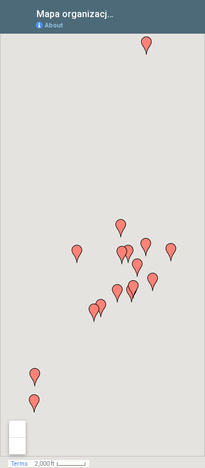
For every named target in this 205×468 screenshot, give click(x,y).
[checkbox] (122, 12)
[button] (152, 282)
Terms (19, 464)
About (54, 25)
